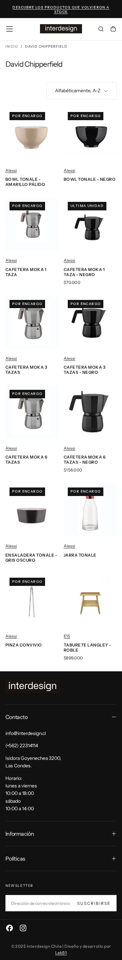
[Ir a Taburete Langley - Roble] (90, 600)
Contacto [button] (16, 717)
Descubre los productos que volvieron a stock (61, 9)
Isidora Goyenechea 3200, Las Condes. (33, 762)
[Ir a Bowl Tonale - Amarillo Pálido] (31, 134)
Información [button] (19, 833)
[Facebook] (9, 928)
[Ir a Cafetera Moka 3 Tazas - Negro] (90, 322)
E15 (67, 636)
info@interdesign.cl (25, 733)
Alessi (11, 170)
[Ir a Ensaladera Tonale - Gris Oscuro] (31, 510)
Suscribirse (94, 903)
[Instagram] (23, 928)
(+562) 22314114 (21, 745)
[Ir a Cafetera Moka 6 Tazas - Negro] (90, 412)
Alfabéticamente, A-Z (78, 90)
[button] (9, 29)
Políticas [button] (15, 858)
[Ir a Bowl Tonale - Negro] (90, 134)
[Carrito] (113, 29)
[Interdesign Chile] (32, 686)
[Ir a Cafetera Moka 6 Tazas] (31, 412)
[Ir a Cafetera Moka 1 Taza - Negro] (90, 224)
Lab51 (61, 952)
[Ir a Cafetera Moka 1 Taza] (31, 224)
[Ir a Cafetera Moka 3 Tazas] (31, 322)
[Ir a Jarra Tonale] (90, 510)
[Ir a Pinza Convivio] (31, 600)
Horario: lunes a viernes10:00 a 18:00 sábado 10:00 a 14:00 (21, 793)
